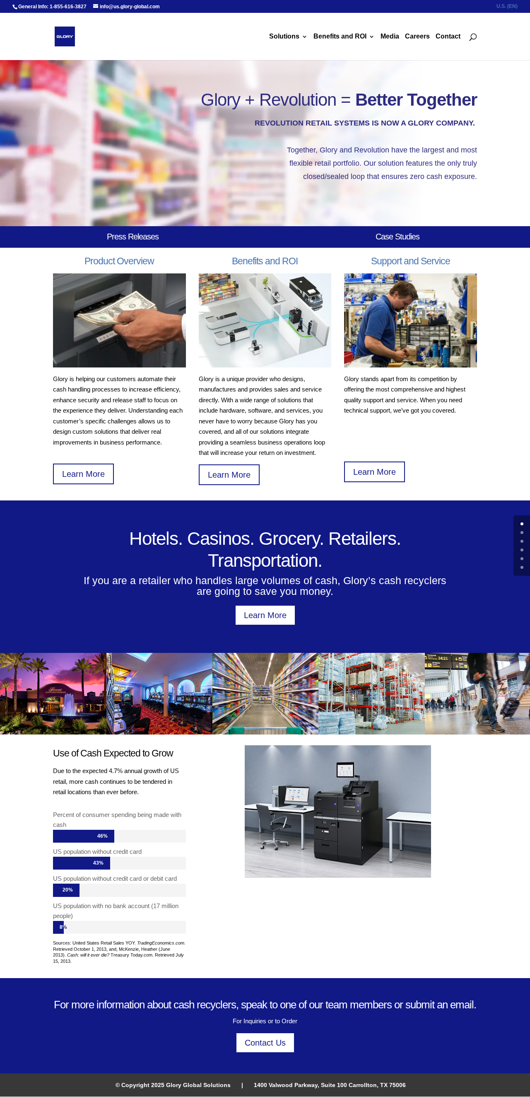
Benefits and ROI (339, 37)
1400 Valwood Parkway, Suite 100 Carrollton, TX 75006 (330, 1085)
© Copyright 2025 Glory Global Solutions (173, 1085)
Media (390, 37)
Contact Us (265, 1042)
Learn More (83, 473)
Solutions (284, 37)
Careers (417, 37)
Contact (448, 37)
